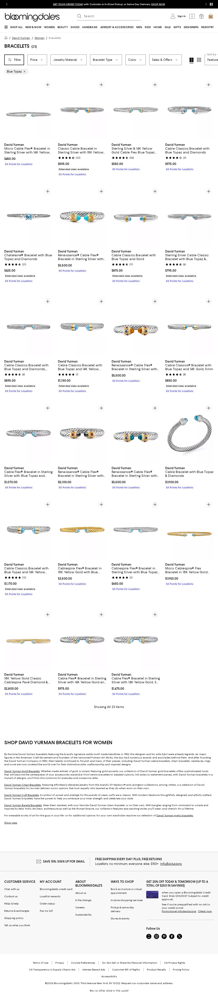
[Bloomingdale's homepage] (6, 38)
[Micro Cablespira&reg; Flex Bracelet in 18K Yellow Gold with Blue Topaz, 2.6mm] (189, 530)
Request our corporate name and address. (147, 983)
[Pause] (211, 4)
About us (80, 893)
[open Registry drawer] (201, 16)
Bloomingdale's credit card (56, 889)
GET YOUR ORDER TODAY (68, 4)
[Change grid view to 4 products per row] (191, 60)
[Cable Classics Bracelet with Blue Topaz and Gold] (136, 216)
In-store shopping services (127, 900)
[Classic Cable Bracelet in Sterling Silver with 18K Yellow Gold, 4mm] (82, 110)
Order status (47, 903)
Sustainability (83, 914)
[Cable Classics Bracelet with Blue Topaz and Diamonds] (189, 110)
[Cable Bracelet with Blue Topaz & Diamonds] (189, 433)
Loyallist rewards (50, 896)
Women (39, 38)
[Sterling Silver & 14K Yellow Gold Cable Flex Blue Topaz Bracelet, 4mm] (136, 110)
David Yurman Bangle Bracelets (23, 805)
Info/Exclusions (171, 864)
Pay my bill (46, 911)
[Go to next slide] (206, 4)
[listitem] (109, 4)
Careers (80, 907)
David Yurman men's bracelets (174, 815)
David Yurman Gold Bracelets (22, 771)
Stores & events (120, 918)
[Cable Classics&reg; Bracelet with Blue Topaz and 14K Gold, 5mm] (189, 326)
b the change (83, 900)
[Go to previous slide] (6, 4)
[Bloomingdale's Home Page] (32, 17)
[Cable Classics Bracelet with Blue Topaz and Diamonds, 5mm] (28, 326)
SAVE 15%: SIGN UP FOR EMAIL (64, 861)
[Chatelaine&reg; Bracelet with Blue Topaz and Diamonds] (28, 216)
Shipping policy (13, 918)
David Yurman (21, 38)
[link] (28, 154)
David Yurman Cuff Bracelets (21, 795)
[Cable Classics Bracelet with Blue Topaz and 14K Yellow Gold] (82, 326)
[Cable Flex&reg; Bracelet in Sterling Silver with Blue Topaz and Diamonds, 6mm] (28, 433)
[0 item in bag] (211, 16)
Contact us (11, 896)
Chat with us (11, 889)
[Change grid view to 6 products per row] (199, 60)
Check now (205, 911)
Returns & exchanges (16, 911)
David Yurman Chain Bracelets (22, 785)
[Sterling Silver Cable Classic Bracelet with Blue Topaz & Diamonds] (189, 216)
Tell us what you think (17, 925)
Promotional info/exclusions (179, 911)
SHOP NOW (158, 4)
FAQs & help (11, 903)
